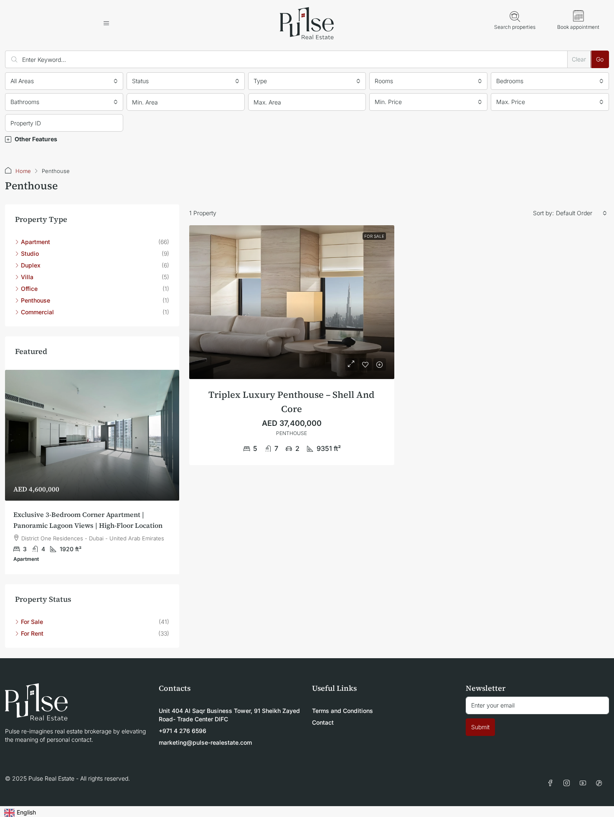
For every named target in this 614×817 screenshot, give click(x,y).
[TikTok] (601, 783)
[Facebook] (552, 783)
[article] (92, 472)
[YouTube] (584, 783)
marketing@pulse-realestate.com (205, 742)
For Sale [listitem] (32, 621)
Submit (480, 726)
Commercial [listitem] (37, 312)
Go (600, 59)
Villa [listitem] (27, 276)
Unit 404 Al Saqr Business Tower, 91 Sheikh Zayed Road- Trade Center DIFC (229, 715)
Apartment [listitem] (35, 241)
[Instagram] (568, 783)
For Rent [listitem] (32, 633)
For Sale (374, 236)
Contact (323, 722)
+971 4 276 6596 (182, 730)
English (26, 812)
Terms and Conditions (342, 710)
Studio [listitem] (30, 253)
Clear (579, 59)
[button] (307, 139)
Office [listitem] (29, 288)
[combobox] (64, 81)
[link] (291, 302)
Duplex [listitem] (31, 265)
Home (23, 171)
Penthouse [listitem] (35, 300)
